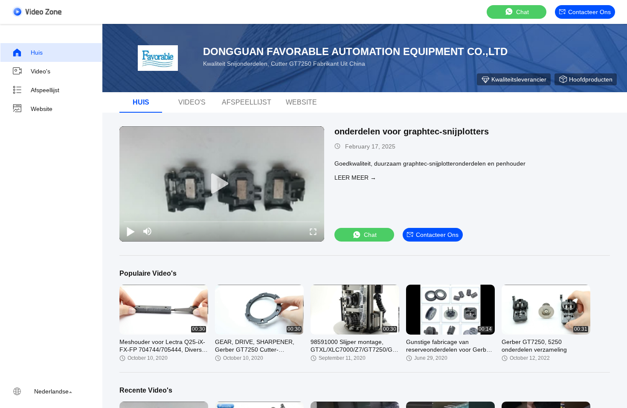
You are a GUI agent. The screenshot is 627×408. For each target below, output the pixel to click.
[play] (221, 184)
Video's (40, 71)
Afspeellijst (45, 90)
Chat (522, 12)
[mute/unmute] (147, 231)
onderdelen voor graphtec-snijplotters (411, 131)
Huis (37, 52)
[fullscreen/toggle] (313, 231)
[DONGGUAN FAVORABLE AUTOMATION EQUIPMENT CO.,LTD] (157, 58)
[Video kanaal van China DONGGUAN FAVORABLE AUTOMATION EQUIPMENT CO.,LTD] (36, 11)
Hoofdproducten (590, 79)
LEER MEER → (355, 177)
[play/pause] (130, 231)
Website (41, 108)
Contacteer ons (589, 12)
